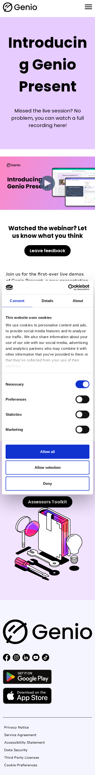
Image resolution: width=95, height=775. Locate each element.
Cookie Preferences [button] (20, 765)
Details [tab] (48, 300)
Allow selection (48, 467)
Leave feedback (47, 251)
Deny (47, 483)
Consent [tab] (17, 300)
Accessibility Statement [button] (24, 742)
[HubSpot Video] (47, 183)
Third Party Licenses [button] (21, 757)
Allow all (47, 451)
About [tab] (78, 300)
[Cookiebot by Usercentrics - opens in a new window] (68, 287)
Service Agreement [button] (20, 735)
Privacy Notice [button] (16, 727)
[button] (6, 657)
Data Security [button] (16, 750)
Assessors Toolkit (47, 502)
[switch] (82, 399)
